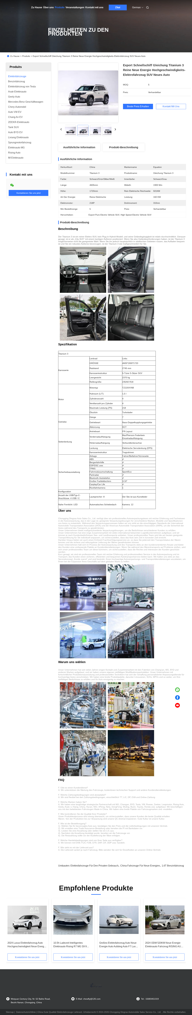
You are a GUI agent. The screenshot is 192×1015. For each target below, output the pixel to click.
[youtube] (177, 705)
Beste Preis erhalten (138, 106)
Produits (59, 7)
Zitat (117, 7)
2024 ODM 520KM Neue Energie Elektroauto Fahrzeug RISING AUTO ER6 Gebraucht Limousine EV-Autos (164, 945)
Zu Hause (36, 7)
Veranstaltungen (75, 7)
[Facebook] (177, 697)
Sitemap (10, 1012)
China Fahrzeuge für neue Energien (140, 865)
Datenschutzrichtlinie (26, 1012)
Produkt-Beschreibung (123, 147)
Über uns (48, 7)
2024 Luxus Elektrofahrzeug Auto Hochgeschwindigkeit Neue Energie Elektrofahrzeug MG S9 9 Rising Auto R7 (27, 945)
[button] (11, 927)
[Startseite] (10, 7)
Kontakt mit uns (94, 7)
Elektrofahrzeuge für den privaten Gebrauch (94, 865)
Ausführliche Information (79, 147)
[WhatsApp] (177, 690)
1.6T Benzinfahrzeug (173, 865)
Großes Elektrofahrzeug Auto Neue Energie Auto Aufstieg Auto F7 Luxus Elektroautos (118, 945)
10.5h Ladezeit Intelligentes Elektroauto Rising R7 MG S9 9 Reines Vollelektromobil (70, 945)
